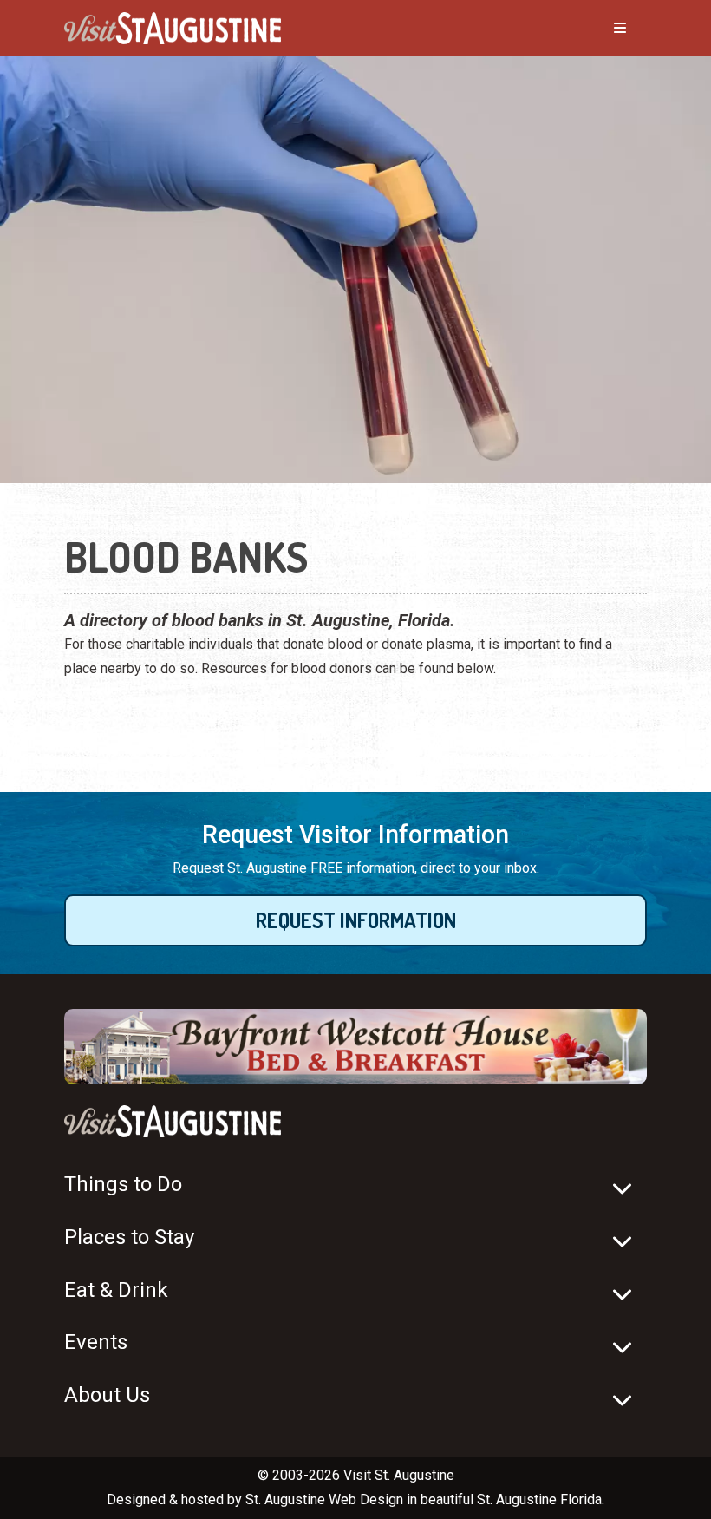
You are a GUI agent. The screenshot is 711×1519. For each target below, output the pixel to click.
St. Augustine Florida (539, 1499)
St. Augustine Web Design (324, 1499)
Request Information (356, 920)
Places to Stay (129, 1237)
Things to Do (123, 1184)
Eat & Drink (116, 1290)
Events (95, 1342)
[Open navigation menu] (602, 28)
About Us (107, 1395)
